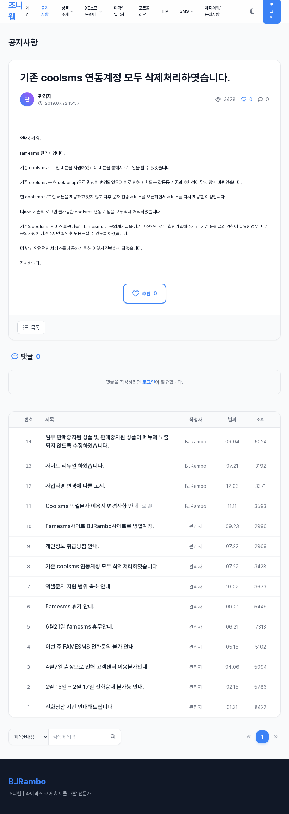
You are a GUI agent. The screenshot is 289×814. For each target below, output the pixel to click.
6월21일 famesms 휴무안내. (79, 626)
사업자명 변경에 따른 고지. (75, 486)
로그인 (148, 382)
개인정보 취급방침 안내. (72, 546)
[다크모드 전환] (252, 11)
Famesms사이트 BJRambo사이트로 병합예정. (99, 526)
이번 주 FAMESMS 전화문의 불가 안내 (89, 646)
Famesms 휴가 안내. (69, 606)
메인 (27, 11)
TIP (164, 11)
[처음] (249, 736)
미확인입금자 (119, 11)
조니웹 (15, 11)
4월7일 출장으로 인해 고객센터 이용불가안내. (97, 666)
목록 (35, 327)
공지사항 (44, 11)
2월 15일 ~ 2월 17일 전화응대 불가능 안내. (94, 687)
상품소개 (65, 11)
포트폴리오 (144, 11)
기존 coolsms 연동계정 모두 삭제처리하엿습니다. (102, 566)
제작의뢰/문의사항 (213, 11)
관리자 (44, 96)
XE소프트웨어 (91, 11)
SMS (184, 11)
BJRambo (196, 442)
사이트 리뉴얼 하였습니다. (74, 466)
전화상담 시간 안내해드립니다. (79, 707)
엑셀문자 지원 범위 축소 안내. (78, 586)
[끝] (276, 736)
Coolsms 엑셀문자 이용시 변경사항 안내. (92, 506)
